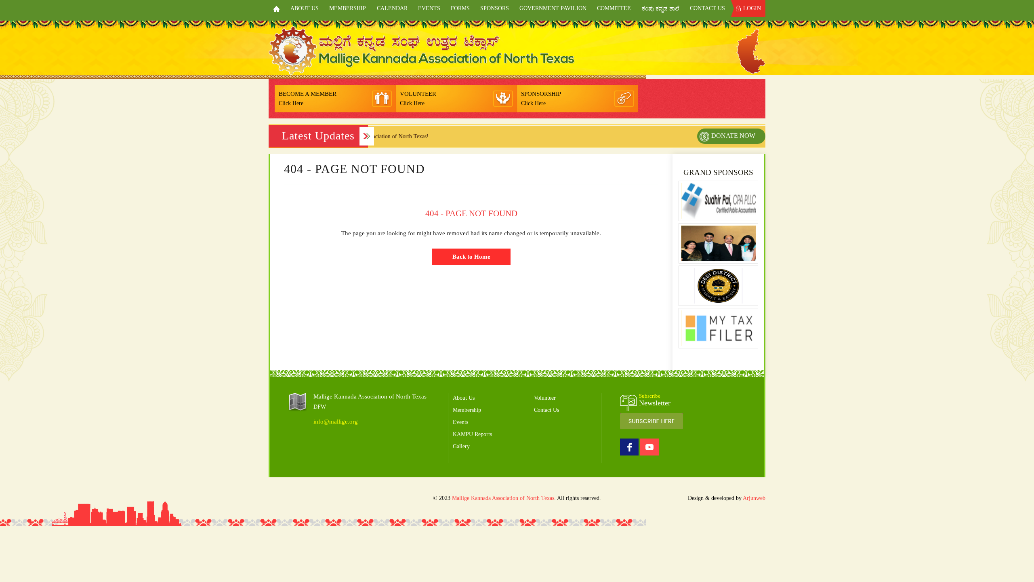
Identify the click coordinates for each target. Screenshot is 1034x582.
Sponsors (494, 8)
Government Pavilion (552, 8)
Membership (347, 8)
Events (429, 8)
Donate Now (733, 135)
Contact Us (707, 8)
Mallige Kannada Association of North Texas (503, 498)
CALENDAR (392, 8)
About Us (304, 8)
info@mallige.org (335, 421)
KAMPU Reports (472, 434)
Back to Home (471, 256)
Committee (614, 8)
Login (752, 8)
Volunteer (545, 398)
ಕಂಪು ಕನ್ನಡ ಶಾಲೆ (660, 9)
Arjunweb (754, 498)
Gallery (461, 446)
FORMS (460, 8)
